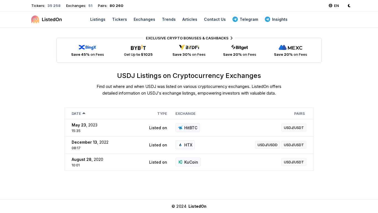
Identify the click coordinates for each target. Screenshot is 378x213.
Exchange (185, 113)
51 (89, 5)
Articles (189, 19)
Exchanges (144, 19)
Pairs (299, 113)
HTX (188, 145)
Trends (169, 19)
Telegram (249, 19)
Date (76, 113)
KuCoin (191, 162)
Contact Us (215, 19)
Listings (97, 19)
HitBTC (190, 127)
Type (162, 113)
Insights (280, 19)
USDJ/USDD (268, 145)
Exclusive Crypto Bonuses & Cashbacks (187, 38)
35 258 (53, 5)
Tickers (119, 19)
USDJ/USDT (294, 127)
